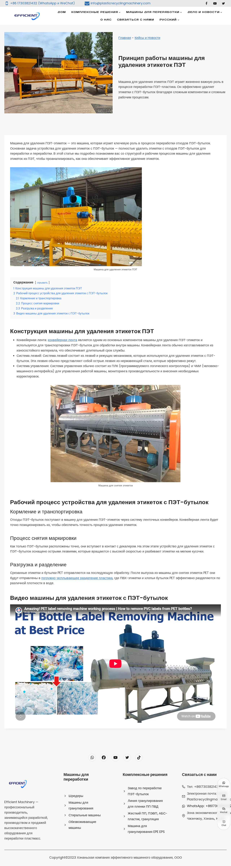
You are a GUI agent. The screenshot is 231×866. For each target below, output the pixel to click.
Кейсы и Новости (147, 37)
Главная (124, 37)
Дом (62, 12)
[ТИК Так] (139, 757)
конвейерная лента (62, 340)
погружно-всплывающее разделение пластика (77, 578)
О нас (106, 19)
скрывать (42, 282)
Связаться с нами (135, 19)
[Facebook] (206, 3)
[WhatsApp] (92, 757)
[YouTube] (215, 3)
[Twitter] (223, 3)
